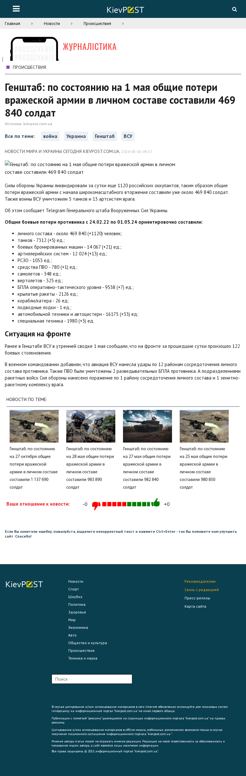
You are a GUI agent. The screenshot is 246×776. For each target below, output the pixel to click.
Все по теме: (20, 136)
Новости (52, 23)
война (50, 136)
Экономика (78, 627)
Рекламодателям (200, 581)
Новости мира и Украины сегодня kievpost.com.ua (62, 151)
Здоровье (77, 612)
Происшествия (97, 23)
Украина (76, 136)
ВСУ (128, 136)
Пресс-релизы (197, 598)
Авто (72, 635)
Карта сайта (195, 606)
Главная (12, 23)
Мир (72, 619)
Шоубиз (75, 596)
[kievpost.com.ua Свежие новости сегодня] (125, 11)
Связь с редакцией (201, 589)
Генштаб (105, 136)
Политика (77, 604)
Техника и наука (82, 658)
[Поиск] (234, 9)
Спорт (73, 589)
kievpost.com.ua (37, 123)
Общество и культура (87, 642)
